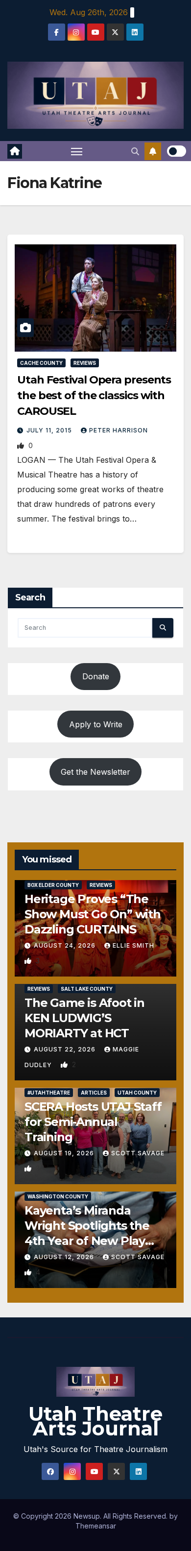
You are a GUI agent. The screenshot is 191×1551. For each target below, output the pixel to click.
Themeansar (95, 1526)
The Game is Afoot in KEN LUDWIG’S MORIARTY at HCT (84, 1018)
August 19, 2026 (65, 1153)
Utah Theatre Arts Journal (95, 1421)
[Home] (14, 151)
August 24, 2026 (65, 945)
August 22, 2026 (65, 1049)
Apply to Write (95, 724)
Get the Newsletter (95, 772)
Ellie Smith (133, 945)
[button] (135, 151)
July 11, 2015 (50, 430)
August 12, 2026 (65, 1257)
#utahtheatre (48, 1093)
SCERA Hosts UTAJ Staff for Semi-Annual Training (93, 1121)
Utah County (137, 1093)
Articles (94, 1093)
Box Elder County (53, 885)
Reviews (84, 363)
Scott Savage (138, 1153)
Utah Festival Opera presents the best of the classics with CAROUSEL (94, 395)
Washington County (57, 1196)
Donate (95, 676)
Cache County (41, 363)
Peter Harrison (118, 430)
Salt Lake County (87, 989)
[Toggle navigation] (77, 151)
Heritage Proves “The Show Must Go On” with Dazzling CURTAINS (92, 914)
